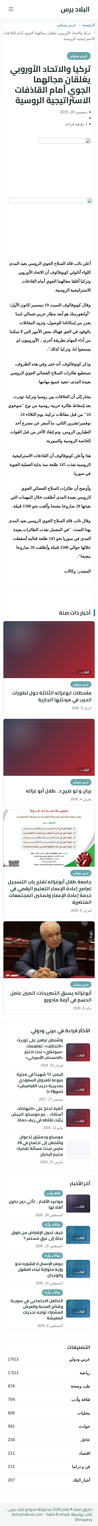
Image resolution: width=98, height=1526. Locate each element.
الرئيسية (88, 25)
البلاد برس (75, 9)
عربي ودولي (66, 25)
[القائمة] (11, 9)
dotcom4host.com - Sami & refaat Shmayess (52, 1517)
